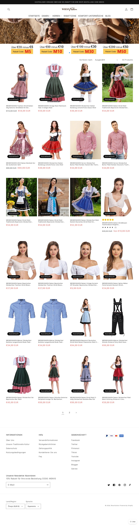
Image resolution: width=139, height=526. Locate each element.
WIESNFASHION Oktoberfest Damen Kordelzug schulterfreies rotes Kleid (50, 164)
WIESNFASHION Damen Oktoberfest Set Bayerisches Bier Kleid (20, 398)
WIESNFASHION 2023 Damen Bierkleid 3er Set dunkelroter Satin (20, 164)
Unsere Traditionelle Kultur (17, 444)
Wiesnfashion (115, 505)
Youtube (75, 456)
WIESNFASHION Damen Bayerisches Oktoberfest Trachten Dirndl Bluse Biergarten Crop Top (18, 284)
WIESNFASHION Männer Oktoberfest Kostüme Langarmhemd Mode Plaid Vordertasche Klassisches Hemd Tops (19, 341)
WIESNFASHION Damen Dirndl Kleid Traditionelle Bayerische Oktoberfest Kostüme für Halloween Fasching (115, 107)
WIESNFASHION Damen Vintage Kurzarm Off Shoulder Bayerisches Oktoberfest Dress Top (84, 284)
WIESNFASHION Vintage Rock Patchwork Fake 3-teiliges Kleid (52, 106)
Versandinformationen (48, 440)
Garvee (74, 469)
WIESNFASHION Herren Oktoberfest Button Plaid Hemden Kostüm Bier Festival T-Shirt (84, 164)
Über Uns (10, 440)
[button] (8, 9)
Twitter (74, 444)
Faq (40, 456)
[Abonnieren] (47, 485)
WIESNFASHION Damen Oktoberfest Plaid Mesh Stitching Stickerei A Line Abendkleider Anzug (116, 398)
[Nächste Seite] (76, 412)
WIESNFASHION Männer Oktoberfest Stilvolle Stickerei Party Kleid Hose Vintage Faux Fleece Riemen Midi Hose (115, 341)
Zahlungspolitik (45, 448)
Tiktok (74, 452)
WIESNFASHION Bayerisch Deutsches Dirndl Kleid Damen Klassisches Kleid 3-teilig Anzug (83, 341)
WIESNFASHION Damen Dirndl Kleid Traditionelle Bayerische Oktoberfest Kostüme (51, 221)
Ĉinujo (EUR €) (14, 506)
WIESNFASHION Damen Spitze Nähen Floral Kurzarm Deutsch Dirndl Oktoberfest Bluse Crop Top (115, 284)
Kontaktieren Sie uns (48, 452)
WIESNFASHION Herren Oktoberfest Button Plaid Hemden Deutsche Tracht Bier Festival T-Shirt (115, 164)
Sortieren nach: (86, 60)
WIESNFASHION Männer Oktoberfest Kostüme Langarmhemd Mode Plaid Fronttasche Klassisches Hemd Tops (50, 341)
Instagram (75, 461)
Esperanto (32, 506)
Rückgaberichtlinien (47, 444)
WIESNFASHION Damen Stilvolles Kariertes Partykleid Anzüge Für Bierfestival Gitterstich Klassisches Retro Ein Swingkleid (52, 398)
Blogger (74, 465)
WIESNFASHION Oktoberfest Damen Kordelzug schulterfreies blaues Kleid (83, 106)
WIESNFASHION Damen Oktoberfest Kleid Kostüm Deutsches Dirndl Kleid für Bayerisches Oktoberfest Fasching (84, 221)
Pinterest (75, 448)
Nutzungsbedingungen (16, 452)
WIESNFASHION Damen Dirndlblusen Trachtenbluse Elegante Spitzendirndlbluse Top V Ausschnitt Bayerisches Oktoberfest (114, 224)
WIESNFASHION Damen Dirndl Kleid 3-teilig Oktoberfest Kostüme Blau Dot (83, 398)
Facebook (75, 440)
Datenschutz (11, 448)
